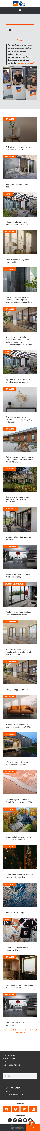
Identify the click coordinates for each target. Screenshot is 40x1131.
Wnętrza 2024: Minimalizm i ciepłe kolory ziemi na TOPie (18, 725)
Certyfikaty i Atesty (12, 1088)
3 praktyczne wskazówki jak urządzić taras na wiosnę (18, 380)
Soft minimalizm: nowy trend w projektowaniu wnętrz (19, 148)
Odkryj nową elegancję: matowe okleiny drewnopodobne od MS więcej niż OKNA (20, 459)
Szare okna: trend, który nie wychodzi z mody (18, 575)
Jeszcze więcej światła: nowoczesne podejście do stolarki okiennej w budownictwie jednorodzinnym (19, 341)
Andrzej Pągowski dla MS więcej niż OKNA (17, 948)
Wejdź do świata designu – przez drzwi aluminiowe (17, 763)
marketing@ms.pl (25, 63)
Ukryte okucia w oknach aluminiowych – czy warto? (17, 223)
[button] (20, 9)
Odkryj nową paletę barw (17, 689)
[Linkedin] (20, 1120)
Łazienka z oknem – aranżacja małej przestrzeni (19, 986)
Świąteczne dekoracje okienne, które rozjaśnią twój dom (19, 876)
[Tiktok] (30, 1120)
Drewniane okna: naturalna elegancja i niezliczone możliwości (18, 499)
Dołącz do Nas (9, 1055)
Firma (21, 40)
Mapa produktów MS (11, 1065)
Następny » (20, 1032)
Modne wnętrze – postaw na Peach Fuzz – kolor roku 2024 (19, 801)
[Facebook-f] (10, 1120)
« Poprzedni (7, 1030)
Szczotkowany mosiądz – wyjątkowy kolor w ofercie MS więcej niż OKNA (19, 651)
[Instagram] (15, 1120)
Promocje (8, 1091)
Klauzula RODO (9, 1059)
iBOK (5, 1062)
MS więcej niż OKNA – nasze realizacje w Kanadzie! (18, 838)
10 (36, 1030)
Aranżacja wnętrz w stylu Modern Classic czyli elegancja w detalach (19, 419)
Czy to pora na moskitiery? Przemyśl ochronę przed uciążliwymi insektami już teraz (19, 299)
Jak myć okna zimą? (15, 912)
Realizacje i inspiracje (13, 1094)
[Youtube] (25, 1120)
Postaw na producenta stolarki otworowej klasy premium (19, 613)
